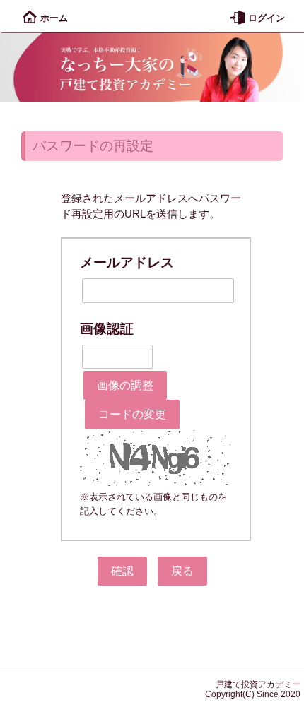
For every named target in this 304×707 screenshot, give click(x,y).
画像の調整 (125, 385)
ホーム (54, 18)
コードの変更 (132, 414)
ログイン (266, 18)
